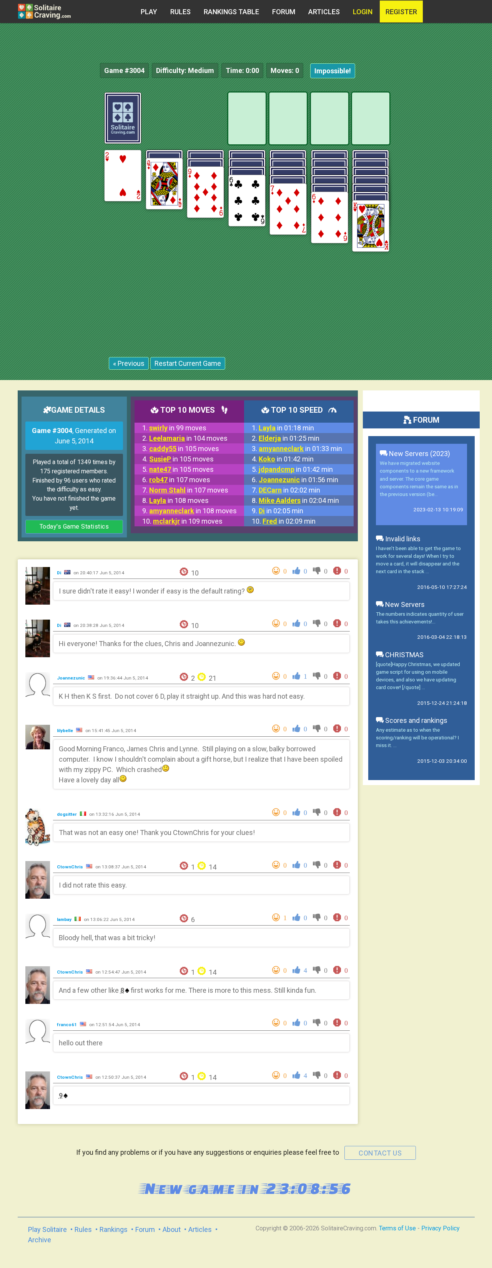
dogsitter (67, 814)
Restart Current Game (188, 363)
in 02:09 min (289, 521)
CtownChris (70, 867)
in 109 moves (188, 521)
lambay (65, 919)
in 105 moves (184, 449)
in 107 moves (179, 480)
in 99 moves (177, 428)
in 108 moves (179, 500)
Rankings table (231, 12)
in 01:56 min (298, 480)
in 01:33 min (300, 449)
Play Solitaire (47, 1229)
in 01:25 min (289, 438)
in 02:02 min (289, 490)
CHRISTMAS (404, 655)
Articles (324, 12)
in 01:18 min (286, 428)
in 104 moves (188, 438)
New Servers (404, 604)
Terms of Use (397, 1228)
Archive (39, 1240)
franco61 (67, 1024)
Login (362, 12)
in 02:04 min (299, 500)
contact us (380, 1153)
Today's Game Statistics (74, 526)
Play (149, 12)
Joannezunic (71, 678)
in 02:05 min (281, 511)
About (172, 1229)
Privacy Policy (440, 1228)
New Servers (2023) (418, 454)
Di (59, 572)
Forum (283, 12)
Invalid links (402, 539)
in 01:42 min (286, 459)
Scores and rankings (415, 720)
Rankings (114, 1229)
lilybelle (65, 730)
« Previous (129, 363)
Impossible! (332, 71)
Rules (180, 12)
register (401, 12)
